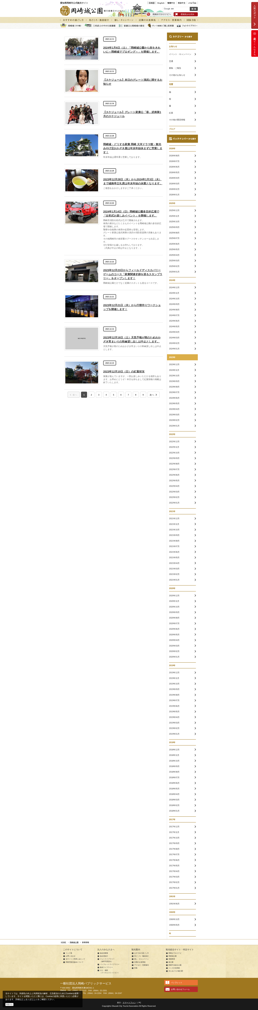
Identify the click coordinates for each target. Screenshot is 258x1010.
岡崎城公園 (173, 956)
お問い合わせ (70, 956)
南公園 (171, 962)
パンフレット (176, 982)
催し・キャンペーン (141, 959)
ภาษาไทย (192, 3)
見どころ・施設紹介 (141, 956)
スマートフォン (129, 1003)
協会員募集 (104, 953)
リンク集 (69, 953)
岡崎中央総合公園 (175, 965)
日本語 (152, 3)
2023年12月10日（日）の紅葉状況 (124, 371)
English (160, 3)
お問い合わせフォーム (180, 989)
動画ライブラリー (106, 967)
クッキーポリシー (30, 999)
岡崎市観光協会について (74, 962)
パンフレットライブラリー (109, 964)
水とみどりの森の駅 (176, 971)
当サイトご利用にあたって (75, 959)
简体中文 (181, 3)
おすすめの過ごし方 (141, 953)
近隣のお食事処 (140, 962)
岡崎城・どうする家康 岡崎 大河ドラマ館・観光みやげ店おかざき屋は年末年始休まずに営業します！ (132, 148)
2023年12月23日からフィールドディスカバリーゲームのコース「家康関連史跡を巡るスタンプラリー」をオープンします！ (132, 274)
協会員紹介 (104, 956)
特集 (135, 968)
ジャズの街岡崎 (174, 968)
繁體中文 (171, 3)
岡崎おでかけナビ (175, 953)
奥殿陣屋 (172, 959)
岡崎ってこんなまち (255, 45)
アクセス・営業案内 (141, 965)
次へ (152, 395)
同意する (9, 1004)
